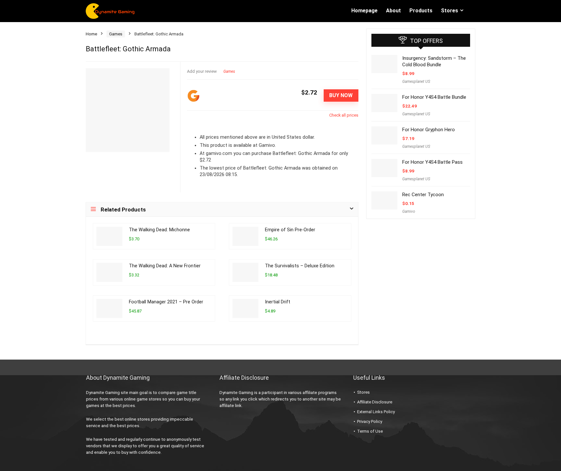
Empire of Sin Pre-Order (290, 230)
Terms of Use (370, 431)
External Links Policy (376, 411)
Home (91, 34)
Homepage (364, 10)
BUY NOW (341, 95)
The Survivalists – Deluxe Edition (299, 266)
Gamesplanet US (416, 81)
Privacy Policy (369, 421)
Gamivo (408, 211)
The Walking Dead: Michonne (159, 230)
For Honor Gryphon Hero (428, 130)
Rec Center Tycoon (423, 194)
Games (115, 34)
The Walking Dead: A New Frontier (165, 266)
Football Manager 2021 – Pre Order (166, 302)
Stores (449, 10)
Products (420, 10)
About (393, 10)
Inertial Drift (277, 302)
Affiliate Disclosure (374, 402)
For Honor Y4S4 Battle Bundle (434, 97)
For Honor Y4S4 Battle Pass (432, 162)
